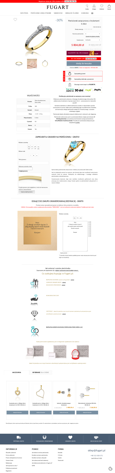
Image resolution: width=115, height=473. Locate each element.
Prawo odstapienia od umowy (14, 458)
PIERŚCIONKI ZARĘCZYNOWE (41, 13)
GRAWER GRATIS (70, 441)
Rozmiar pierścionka (78, 34)
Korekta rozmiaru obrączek (39, 458)
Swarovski (60, 460)
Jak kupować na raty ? (12, 465)
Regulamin (9, 471)
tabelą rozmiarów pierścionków (64, 270)
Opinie (59, 458)
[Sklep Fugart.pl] (57, 7)
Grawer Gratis (9, 460)
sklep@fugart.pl (96, 450)
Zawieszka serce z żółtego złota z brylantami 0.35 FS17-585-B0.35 (40, 404)
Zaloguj (94, 6)
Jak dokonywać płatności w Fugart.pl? (42, 463)
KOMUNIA (85, 13)
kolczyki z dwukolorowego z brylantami (64, 404)
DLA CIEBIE (41, 372)
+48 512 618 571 (97, 455)
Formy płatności (10, 455)
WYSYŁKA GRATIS (18, 441)
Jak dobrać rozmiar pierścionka (40, 452)
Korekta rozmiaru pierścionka (40, 455)
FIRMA (61, 449)
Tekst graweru (22, 159)
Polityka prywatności (11, 468)
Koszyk (109, 6)
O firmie (60, 455)
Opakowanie (80, 40)
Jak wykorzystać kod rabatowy (40, 460)
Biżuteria (24, 13)
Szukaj (87, 6)
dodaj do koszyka (84, 63)
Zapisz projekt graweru (27, 192)
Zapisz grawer (63, 253)
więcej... (76, 270)
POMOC (35, 449)
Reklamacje (9, 463)
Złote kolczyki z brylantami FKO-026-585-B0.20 (87, 404)
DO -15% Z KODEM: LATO (83, 58)
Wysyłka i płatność (11, 452)
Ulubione (101, 6)
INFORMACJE (11, 449)
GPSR (33, 465)
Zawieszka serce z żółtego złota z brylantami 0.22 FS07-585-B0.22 (17, 404)
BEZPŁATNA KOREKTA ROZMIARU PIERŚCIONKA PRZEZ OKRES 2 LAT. (64, 327)
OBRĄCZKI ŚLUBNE (72, 13)
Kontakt (60, 452)
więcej (72, 280)
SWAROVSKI (58, 13)
